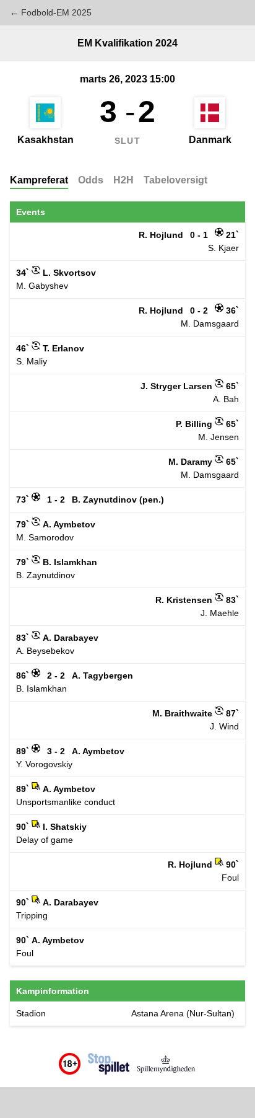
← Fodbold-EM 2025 (51, 12)
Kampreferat (39, 180)
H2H (123, 180)
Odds (90, 180)
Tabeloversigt (175, 180)
